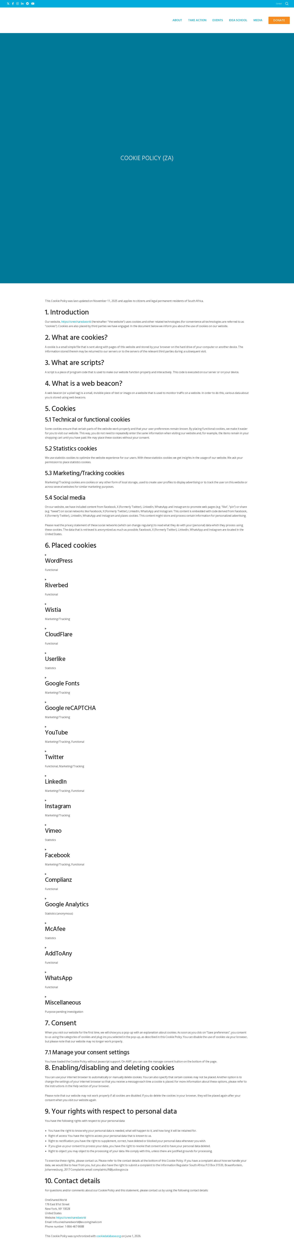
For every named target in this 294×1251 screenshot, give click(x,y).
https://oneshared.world (76, 322)
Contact (279, 4)
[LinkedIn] (22, 3)
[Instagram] (17, 3)
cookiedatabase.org (108, 1236)
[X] (8, 3)
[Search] (287, 4)
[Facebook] (13, 3)
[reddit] (27, 3)
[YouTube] (32, 3)
